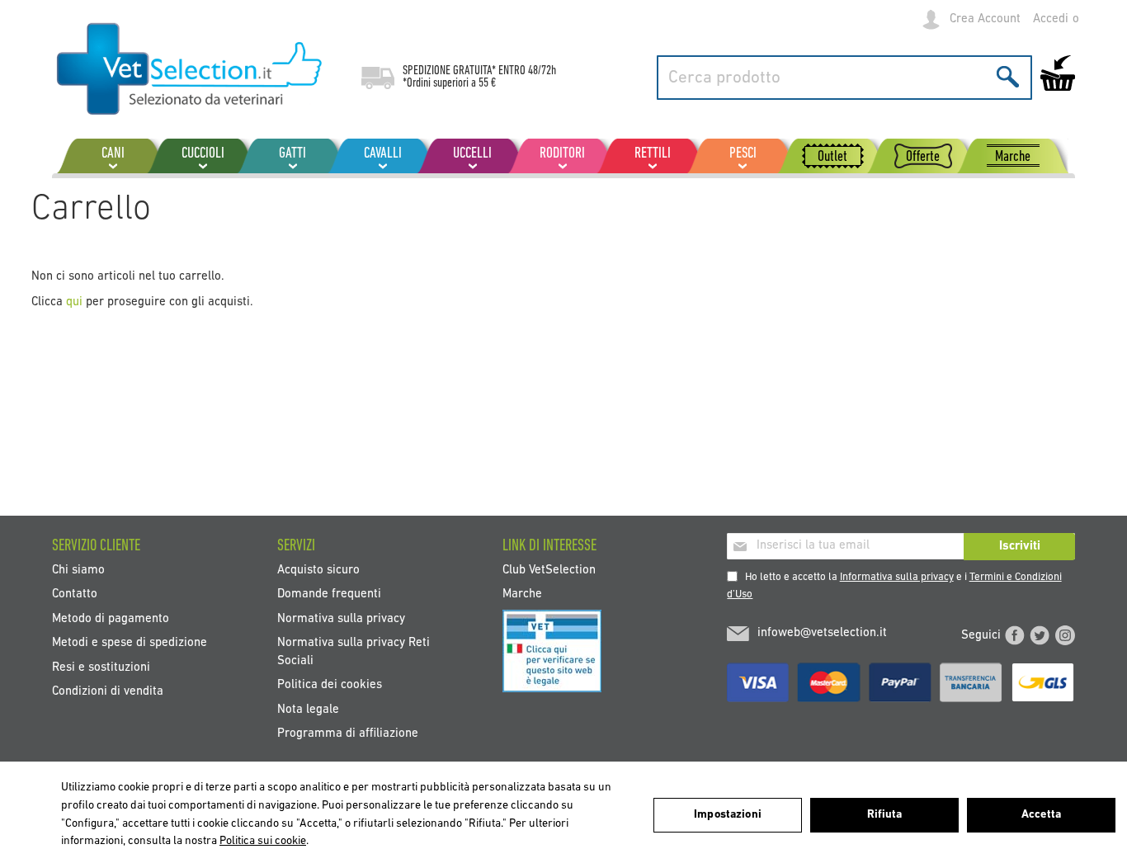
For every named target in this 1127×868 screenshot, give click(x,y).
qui (74, 302)
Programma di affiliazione (347, 734)
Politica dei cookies (329, 685)
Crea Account (985, 19)
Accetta (1041, 815)
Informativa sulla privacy (897, 577)
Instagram (1065, 635)
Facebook (1015, 635)
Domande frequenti (329, 594)
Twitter (1039, 635)
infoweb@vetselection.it (822, 633)
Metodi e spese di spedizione (129, 643)
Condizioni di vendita (107, 692)
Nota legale (308, 709)
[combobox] (844, 77)
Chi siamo (78, 570)
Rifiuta (885, 815)
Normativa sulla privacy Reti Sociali (353, 652)
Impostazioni (728, 815)
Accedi (1050, 19)
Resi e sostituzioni (101, 667)
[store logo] (190, 70)
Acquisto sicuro (318, 570)
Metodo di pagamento (110, 618)
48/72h (542, 71)
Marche (522, 594)
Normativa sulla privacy (341, 618)
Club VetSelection (549, 570)
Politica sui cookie (262, 841)
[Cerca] (1008, 76)
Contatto (74, 594)
